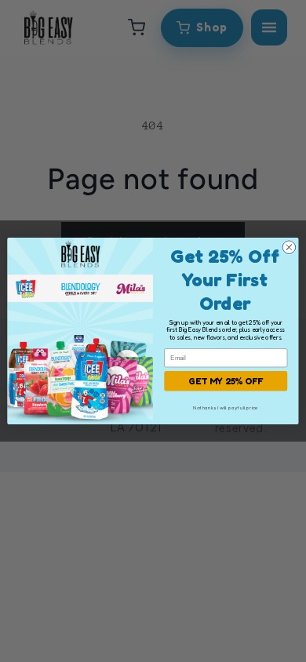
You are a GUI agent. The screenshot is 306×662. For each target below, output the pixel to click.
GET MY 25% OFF (226, 380)
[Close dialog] (289, 247)
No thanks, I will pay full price (225, 408)
